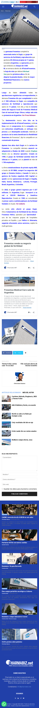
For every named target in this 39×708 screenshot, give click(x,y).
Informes (4, 613)
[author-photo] (19, 381)
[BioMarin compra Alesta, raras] (6, 442)
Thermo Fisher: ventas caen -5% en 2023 (9, 365)
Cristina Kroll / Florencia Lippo (9, 618)
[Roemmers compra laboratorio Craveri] (19, 609)
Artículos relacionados (11, 392)
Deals (3, 444)
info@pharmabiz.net (24, 687)
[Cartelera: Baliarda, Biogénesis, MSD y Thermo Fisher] (6, 399)
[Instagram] (15, 698)
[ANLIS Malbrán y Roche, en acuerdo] (6, 407)
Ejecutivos (4, 563)
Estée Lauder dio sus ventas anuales (24, 431)
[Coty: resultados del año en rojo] (6, 425)
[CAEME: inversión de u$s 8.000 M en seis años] (19, 509)
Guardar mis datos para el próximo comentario (20, 489)
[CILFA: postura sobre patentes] (19, 634)
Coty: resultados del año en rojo (22, 422)
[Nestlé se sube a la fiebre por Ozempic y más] (6, 416)
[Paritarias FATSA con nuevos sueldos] (19, 534)
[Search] (34, 6)
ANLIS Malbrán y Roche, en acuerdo (24, 405)
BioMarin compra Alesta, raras (22, 440)
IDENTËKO (32, 706)
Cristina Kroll (5, 568)
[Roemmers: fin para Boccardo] (19, 558)
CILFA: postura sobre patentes (12, 642)
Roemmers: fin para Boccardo (11, 566)
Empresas (7, 11)
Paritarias (4, 539)
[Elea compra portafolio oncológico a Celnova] (19, 583)
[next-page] (6, 449)
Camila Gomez (5, 544)
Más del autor (28, 392)
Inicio (2, 11)
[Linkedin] (18, 698)
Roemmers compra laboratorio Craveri (14, 617)
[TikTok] (21, 698)
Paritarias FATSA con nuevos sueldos (14, 543)
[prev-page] (3, 449)
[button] (3, 6)
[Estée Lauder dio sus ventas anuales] (6, 433)
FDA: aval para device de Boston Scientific (29, 365)
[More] (25, 353)
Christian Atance (19, 383)
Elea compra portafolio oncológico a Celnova (17, 591)
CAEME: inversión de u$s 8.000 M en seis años (17, 517)
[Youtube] (23, 698)
